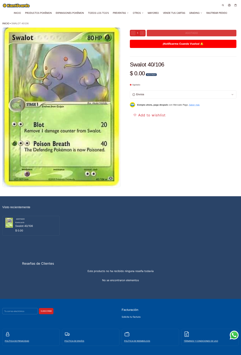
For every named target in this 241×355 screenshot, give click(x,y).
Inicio (5, 23)
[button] (223, 5)
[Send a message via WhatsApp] (234, 335)
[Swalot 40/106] (31, 225)
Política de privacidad (17, 341)
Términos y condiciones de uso (201, 341)
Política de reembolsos (137, 341)
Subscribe (46, 311)
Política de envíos (74, 341)
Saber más (194, 104)
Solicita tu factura (131, 316)
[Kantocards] (16, 5)
